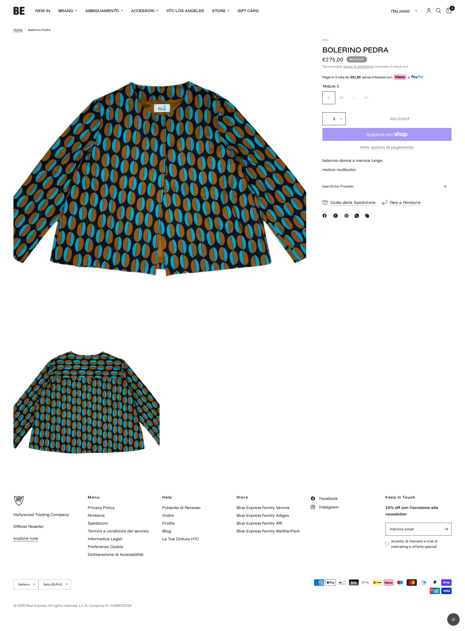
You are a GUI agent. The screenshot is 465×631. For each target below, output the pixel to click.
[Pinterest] (347, 215)
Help (167, 497)
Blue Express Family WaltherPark (268, 531)
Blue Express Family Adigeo (263, 515)
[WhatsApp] (358, 215)
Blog (166, 531)
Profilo (168, 523)
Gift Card (248, 10)
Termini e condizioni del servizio (118, 531)
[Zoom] (295, 49)
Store (219, 10)
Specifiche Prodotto (338, 186)
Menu (94, 497)
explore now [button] (25, 538)
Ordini (168, 515)
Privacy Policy (101, 507)
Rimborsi (96, 515)
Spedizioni (98, 523)
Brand (65, 10)
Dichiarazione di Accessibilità (115, 554)
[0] (448, 11)
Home (18, 30)
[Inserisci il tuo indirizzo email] (446, 529)
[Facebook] (325, 215)
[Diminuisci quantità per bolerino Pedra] (327, 119)
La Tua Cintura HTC (180, 538)
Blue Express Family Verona (263, 507)
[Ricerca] (438, 11)
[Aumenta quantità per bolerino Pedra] (341, 119)
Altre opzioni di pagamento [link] (387, 147)
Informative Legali (105, 538)
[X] (336, 215)
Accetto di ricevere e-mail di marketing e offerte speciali (414, 544)
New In (42, 10)
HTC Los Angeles (185, 10)
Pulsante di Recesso (181, 507)
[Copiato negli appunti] (368, 215)
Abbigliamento (102, 10)
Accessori (142, 10)
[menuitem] (42, 11)
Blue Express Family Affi (259, 523)
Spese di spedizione (358, 66)
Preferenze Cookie (105, 546)
